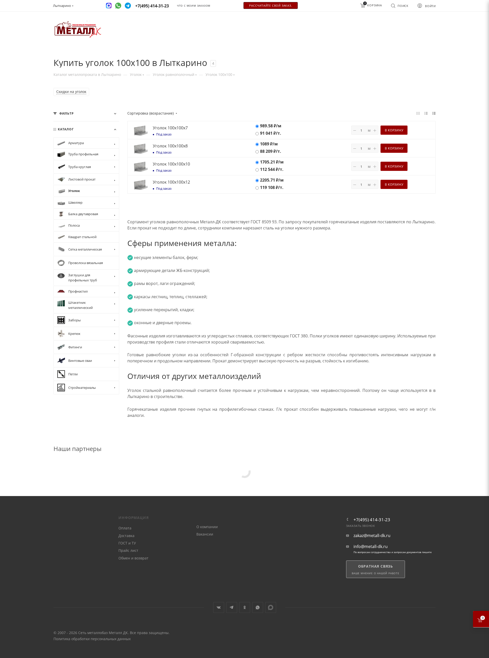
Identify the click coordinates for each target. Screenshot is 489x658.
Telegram (231, 607)
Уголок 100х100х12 (171, 182)
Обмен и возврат (133, 558)
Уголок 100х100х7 (170, 128)
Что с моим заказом (193, 5)
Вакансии (204, 534)
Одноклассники (244, 607)
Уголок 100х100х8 (170, 146)
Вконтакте (218, 607)
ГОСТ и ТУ (127, 543)
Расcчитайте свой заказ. (270, 5)
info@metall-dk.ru (371, 546)
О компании (207, 526)
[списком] (426, 113)
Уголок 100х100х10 (171, 164)
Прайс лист (128, 550)
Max (270, 607)
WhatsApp (257, 607)
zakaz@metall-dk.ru (372, 535)
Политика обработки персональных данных (92, 638)
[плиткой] (418, 113)
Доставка (126, 535)
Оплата (124, 528)
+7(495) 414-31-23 (372, 519)
